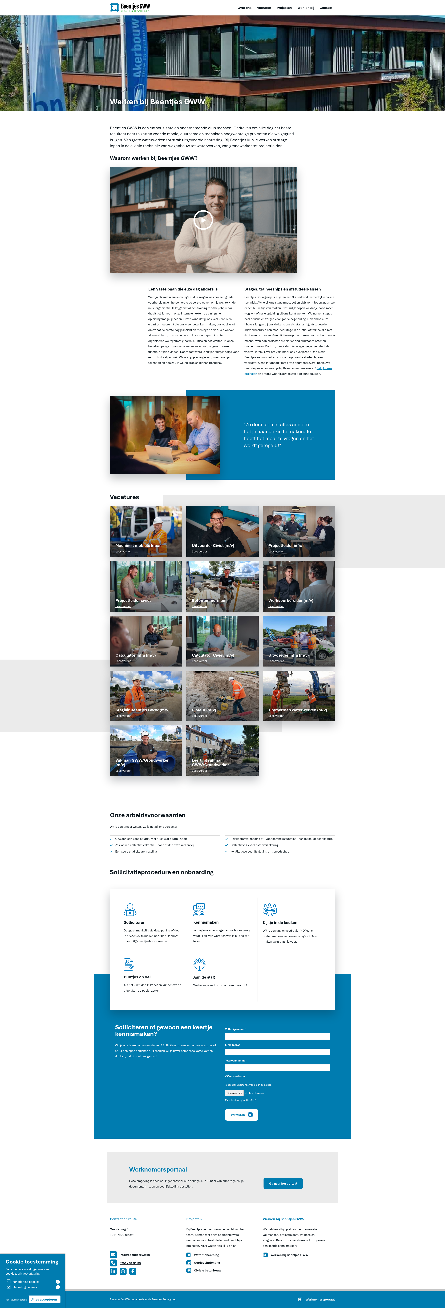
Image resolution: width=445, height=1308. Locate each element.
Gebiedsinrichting (207, 1263)
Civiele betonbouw (207, 1270)
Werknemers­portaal (320, 1299)
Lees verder (123, 551)
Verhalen (264, 7)
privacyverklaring (29, 1273)
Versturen (238, 1115)
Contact (326, 7)
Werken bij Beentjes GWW (289, 1255)
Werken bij (305, 7)
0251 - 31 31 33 (130, 1263)
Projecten (284, 7)
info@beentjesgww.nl (135, 1255)
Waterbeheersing (206, 1255)
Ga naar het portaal (283, 1183)
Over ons (245, 7)
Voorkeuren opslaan (16, 1299)
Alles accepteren (44, 1299)
